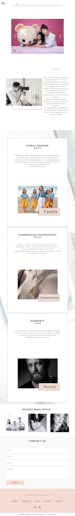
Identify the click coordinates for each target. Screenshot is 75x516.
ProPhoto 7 (52, 514)
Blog (37, 501)
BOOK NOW (38, 178)
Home (14, 501)
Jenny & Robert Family (15, 416)
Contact (59, 501)
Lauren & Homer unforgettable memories (37, 415)
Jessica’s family (59, 417)
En (35, 10)
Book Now (56, 119)
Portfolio (26, 501)
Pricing (47, 501)
